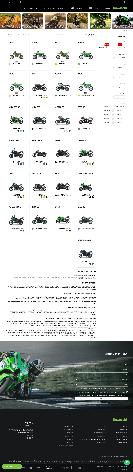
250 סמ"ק (119, 122)
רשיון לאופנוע (69, 433)
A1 (114, 58)
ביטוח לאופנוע (69, 436)
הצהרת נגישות (99, 466)
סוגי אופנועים (101, 429)
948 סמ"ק (119, 118)
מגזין (31, 8)
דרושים (24, 2)
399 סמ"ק (106, 122)
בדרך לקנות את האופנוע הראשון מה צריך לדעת (92, 439)
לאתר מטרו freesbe (116, 2)
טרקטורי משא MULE (77, 8)
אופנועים (107, 8)
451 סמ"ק (119, 115)
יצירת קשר (10, 2)
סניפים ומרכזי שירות (33, 2)
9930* (27, 426)
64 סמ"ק (106, 107)
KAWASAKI (124, 31)
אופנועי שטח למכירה (99, 433)
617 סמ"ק (119, 68)
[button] (10, 34)
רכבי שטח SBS (94, 8)
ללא (119, 97)
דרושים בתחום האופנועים (66, 446)
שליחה (102, 398)
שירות (23, 8)
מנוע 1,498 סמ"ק (119, 107)
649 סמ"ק (106, 115)
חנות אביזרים (40, 8)
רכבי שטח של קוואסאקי (98, 436)
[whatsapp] (127, 462)
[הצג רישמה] (24, 34)
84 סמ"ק (119, 111)
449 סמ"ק (106, 118)
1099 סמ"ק (107, 111)
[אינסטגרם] (30, 438)
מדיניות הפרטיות (83, 388)
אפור (123, 58)
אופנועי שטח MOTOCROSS (119, 433)
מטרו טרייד (51, 8)
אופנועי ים (61, 8)
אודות (17, 2)
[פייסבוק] (32, 438)
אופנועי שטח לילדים (121, 436)
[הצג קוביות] (18, 34)
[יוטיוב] (27, 438)
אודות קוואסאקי (68, 426)
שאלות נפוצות (101, 442)
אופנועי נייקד (123, 429)
